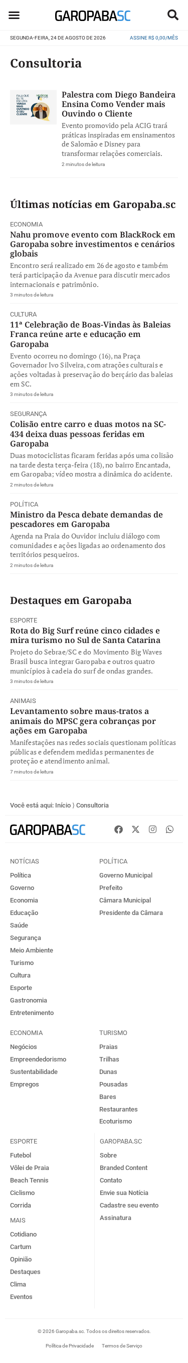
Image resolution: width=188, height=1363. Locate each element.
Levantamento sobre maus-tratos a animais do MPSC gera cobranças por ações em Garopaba (83, 721)
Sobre (108, 1155)
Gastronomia (28, 1000)
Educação (24, 912)
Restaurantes (118, 1109)
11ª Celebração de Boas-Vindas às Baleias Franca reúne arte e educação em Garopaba (90, 334)
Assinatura (115, 1218)
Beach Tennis (29, 1180)
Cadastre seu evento (129, 1205)
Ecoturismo (115, 1121)
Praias (108, 1046)
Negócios (23, 1046)
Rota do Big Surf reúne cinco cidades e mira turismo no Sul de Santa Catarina (85, 635)
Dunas (108, 1072)
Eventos (21, 1296)
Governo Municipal (125, 875)
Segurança (28, 414)
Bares (107, 1096)
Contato (111, 1180)
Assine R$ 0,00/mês (154, 37)
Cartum (20, 1246)
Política (24, 504)
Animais (23, 700)
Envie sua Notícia (124, 1192)
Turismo (22, 962)
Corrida (20, 1205)
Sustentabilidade (34, 1072)
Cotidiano (23, 1234)
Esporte (23, 620)
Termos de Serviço (122, 1345)
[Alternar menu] (14, 15)
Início (63, 805)
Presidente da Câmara (131, 912)
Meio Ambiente (31, 950)
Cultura (23, 314)
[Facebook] (118, 829)
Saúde (19, 925)
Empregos (24, 1084)
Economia (26, 224)
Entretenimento (32, 1012)
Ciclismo (22, 1192)
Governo (22, 888)
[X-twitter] (135, 829)
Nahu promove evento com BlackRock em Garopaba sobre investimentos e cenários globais (92, 244)
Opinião (21, 1259)
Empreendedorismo (38, 1059)
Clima (18, 1284)
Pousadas (113, 1084)
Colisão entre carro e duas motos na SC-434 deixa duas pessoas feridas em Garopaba (88, 433)
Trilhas (109, 1059)
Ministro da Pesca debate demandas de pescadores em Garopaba (86, 519)
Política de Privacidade (70, 1345)
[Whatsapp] (169, 829)
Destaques (25, 1272)
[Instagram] (152, 829)
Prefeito (110, 888)
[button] (173, 15)
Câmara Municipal (125, 900)
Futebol (20, 1155)
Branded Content (123, 1168)
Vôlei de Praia (29, 1168)
